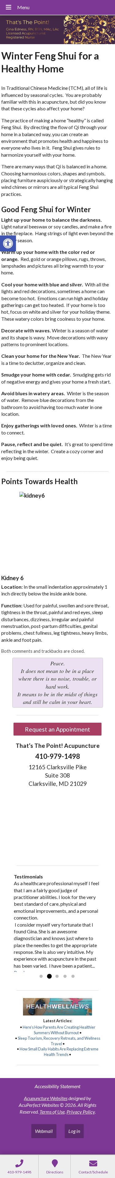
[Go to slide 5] (73, 976)
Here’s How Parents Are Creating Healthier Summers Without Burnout (59, 1030)
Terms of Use (52, 1112)
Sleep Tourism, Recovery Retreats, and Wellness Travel (59, 1041)
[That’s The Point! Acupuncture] (57, 30)
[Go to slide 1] (41, 976)
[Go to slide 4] (65, 976)
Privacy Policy (81, 1112)
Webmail (44, 1131)
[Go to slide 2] (49, 976)
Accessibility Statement (57, 1086)
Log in (74, 1131)
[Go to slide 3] (57, 976)
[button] (8, 243)
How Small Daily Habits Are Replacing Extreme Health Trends (59, 1051)
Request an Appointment (57, 729)
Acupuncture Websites (45, 1098)
